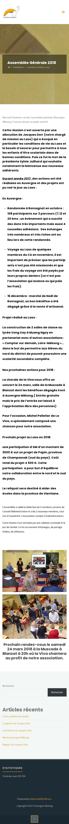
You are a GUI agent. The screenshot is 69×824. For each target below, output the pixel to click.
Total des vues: (10, 776)
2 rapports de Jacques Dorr (16, 723)
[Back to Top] (34, 819)
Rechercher (8, 685)
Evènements (18, 67)
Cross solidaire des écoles (15, 716)
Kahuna (33, 798)
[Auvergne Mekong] (11, 11)
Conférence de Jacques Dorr (17, 730)
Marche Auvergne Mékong (15, 737)
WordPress (45, 798)
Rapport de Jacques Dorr (15, 744)
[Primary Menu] (63, 12)
